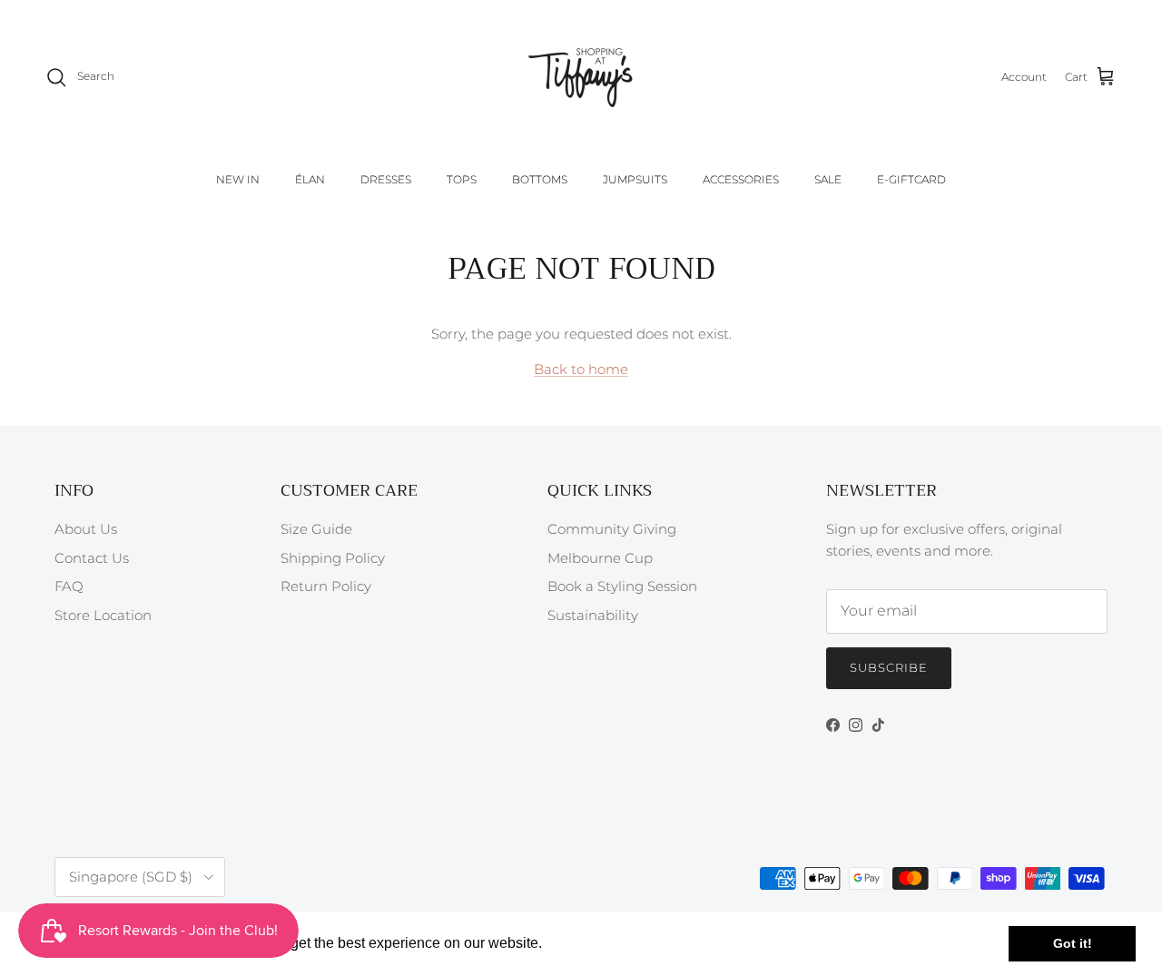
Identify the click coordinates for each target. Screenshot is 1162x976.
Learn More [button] (585, 943)
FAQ (69, 586)
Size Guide (316, 528)
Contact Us (91, 558)
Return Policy (326, 586)
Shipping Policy (333, 558)
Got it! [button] (1072, 943)
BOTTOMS (539, 179)
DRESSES (385, 179)
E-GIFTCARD (911, 179)
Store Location (103, 615)
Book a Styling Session (622, 586)
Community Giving (611, 528)
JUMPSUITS (635, 179)
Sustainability (592, 615)
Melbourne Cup (600, 558)
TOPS (462, 179)
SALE (828, 179)
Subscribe (889, 667)
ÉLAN (310, 179)
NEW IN (238, 179)
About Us (85, 528)
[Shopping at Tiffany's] (581, 77)
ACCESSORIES (741, 179)
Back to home (581, 369)
